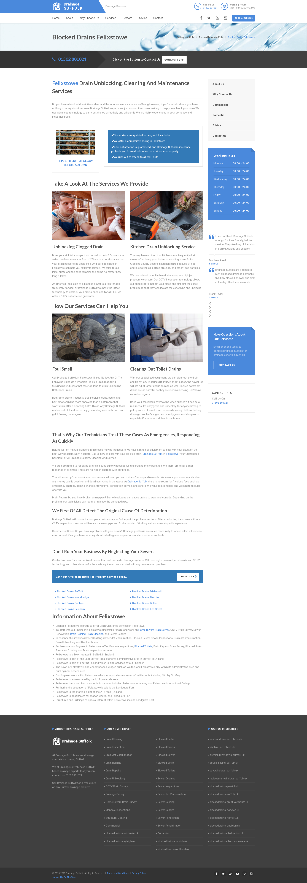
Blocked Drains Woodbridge (73, 597)
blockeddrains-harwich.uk (172, 841)
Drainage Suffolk (77, 741)
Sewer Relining (166, 802)
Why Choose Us (89, 18)
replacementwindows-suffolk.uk (228, 778)
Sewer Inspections (168, 786)
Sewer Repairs (166, 810)
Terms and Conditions (118, 873)
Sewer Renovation (168, 817)
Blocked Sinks (166, 762)
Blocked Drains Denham (70, 603)
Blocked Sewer (166, 755)
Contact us (219, 135)
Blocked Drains (166, 747)
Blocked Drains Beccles (145, 597)
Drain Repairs (113, 770)
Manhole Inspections (118, 810)
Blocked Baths (166, 739)
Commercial (220, 104)
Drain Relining (78, 634)
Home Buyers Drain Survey (153, 629)
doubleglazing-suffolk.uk (224, 762)
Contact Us (187, 576)
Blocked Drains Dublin (144, 603)
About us (218, 84)
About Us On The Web (64, 877)
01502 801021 (210, 7)
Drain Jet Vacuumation (119, 755)
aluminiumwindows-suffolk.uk (227, 755)
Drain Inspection (115, 747)
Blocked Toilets (143, 646)
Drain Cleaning (95, 634)
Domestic (218, 115)
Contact (158, 18)
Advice (143, 18)
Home (56, 18)
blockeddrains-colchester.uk (122, 833)
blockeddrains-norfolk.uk (224, 817)
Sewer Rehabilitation (169, 825)
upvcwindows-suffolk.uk (224, 770)
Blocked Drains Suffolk (70, 591)
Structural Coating (116, 817)
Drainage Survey (115, 794)
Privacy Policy (139, 873)
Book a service (244, 18)
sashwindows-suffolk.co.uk (226, 739)
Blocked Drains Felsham (71, 609)
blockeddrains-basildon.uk (225, 825)
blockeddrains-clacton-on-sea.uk (229, 841)
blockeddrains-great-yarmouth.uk (229, 802)
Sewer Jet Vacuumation (172, 794)
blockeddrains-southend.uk (173, 849)
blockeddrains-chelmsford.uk (227, 833)
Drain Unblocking (115, 778)
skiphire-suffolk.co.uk (222, 747)
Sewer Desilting (166, 778)
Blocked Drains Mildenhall (146, 591)
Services (110, 18)
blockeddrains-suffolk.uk (224, 794)
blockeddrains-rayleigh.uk (120, 841)
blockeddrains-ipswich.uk (224, 786)
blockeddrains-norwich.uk (224, 810)
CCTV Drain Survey (117, 786)
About (69, 18)
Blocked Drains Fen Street (147, 609)
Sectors (127, 18)
